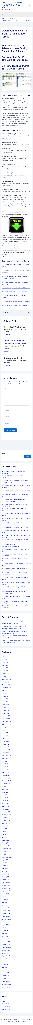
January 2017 (6, 978)
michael (4, 622)
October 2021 (6, 820)
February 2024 (6, 741)
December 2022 (6, 781)
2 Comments (7, 334)
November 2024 (6, 716)
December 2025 (6, 679)
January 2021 (6, 846)
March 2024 (5, 738)
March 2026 (5, 671)
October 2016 (6, 987)
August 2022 (5, 792)
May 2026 (5, 665)
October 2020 (6, 854)
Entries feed (5, 1004)
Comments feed (6, 1007)
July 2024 (5, 727)
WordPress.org (6, 1009)
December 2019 (6, 882)
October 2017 (6, 953)
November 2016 (6, 984)
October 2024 (6, 719)
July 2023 (5, 761)
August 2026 (5, 656)
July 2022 (5, 795)
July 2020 (5, 863)
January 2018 (6, 944)
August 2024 (5, 724)
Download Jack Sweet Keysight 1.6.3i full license (16, 527)
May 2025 (5, 699)
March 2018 (5, 939)
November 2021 (6, 817)
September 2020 (7, 857)
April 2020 (5, 871)
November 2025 (6, 682)
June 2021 (5, 831)
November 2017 (6, 950)
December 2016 (6, 981)
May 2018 (5, 933)
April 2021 (5, 837)
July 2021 (4, 829)
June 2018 (5, 930)
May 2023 (5, 767)
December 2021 (6, 815)
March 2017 (5, 973)
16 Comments (7, 351)
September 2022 (7, 789)
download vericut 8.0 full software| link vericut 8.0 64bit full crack (15, 360)
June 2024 (5, 730)
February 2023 (6, 775)
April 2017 (5, 970)
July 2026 (5, 659)
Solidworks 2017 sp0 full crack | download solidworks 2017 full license (15, 329)
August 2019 (5, 894)
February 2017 (6, 975)
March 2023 (5, 772)
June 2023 (5, 764)
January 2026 (6, 676)
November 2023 (6, 750)
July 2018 (4, 927)
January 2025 (6, 710)
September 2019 (6, 891)
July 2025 (5, 693)
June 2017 (5, 964)
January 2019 (6, 913)
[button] (2, 14)
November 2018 (6, 919)
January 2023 (6, 778)
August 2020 (5, 860)
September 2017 (6, 956)
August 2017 (5, 959)
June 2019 (5, 899)
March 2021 (5, 840)
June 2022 (5, 798)
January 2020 (6, 879)
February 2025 (6, 707)
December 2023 (6, 747)
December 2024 (6, 713)
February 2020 (6, 877)
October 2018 (6, 922)
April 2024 (5, 735)
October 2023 (6, 752)
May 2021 (5, 834)
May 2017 (4, 967)
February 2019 (6, 911)
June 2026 (5, 662)
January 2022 (6, 812)
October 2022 (6, 786)
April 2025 (5, 702)
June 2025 (5, 696)
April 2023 (5, 769)
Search (4, 453)
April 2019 (5, 905)
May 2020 (5, 868)
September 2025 (7, 687)
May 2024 (5, 733)
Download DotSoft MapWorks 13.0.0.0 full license (16, 301)
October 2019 (6, 888)
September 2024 (7, 721)
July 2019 (4, 896)
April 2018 (5, 936)
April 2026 (5, 668)
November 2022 (6, 783)
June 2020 (5, 865)
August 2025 (5, 690)
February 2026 (6, 673)
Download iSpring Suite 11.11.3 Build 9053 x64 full (16, 288)
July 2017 (4, 961)
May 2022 (5, 800)
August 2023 (5, 758)
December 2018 (6, 916)
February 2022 (6, 809)
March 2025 (5, 704)
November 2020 (6, 851)
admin (3, 631)
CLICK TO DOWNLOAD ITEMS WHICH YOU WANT (12, 5)
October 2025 (6, 685)
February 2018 (6, 942)
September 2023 (7, 755)
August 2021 (5, 826)
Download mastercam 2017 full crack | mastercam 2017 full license (15, 346)
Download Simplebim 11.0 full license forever (14, 292)
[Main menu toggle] (29, 6)
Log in (3, 1001)
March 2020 (5, 874)
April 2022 (5, 803)
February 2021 (6, 843)
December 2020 (6, 848)
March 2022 (5, 806)
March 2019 (5, 908)
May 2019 (5, 902)
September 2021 (6, 823)
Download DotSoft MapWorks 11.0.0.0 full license (16, 305)
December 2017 (6, 947)
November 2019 (6, 885)
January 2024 (6, 744)
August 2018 (5, 925)
